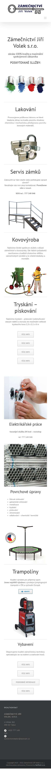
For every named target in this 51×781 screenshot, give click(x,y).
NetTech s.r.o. (40, 765)
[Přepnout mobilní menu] (45, 18)
